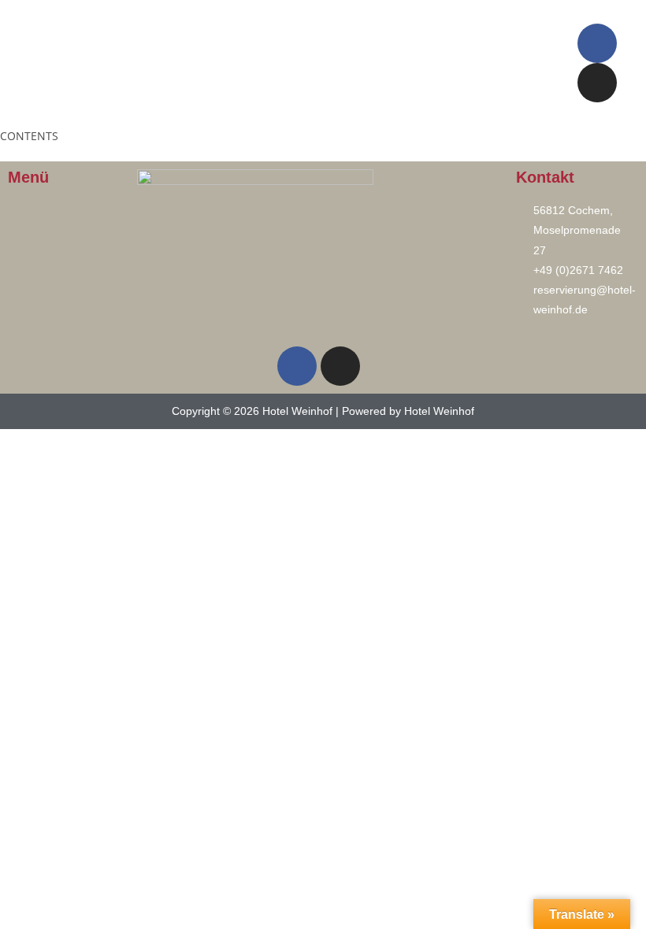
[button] (274, 62)
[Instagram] (597, 82)
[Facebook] (597, 43)
